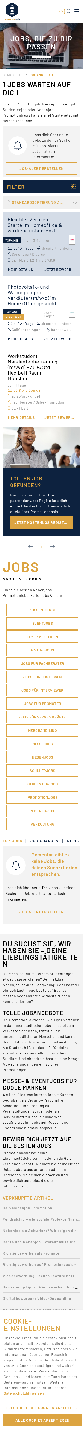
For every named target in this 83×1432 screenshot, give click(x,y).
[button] (62, 11)
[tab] (15, 841)
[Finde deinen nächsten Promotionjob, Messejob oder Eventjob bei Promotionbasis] (12, 11)
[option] (41, 1209)
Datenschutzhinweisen (24, 1393)
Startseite (13, 75)
